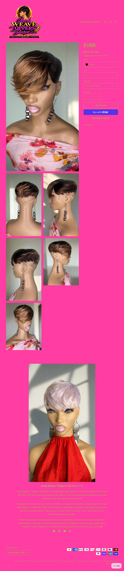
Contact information (110, 561)
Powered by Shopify (55, 561)
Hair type (87, 81)
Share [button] (88, 125)
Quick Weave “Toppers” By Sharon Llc (34, 561)
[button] (105, 22)
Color (86, 60)
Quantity (87, 92)
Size (85, 70)
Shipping (87, 55)
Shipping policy (95, 561)
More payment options (101, 118)
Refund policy (70, 561)
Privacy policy (82, 561)
